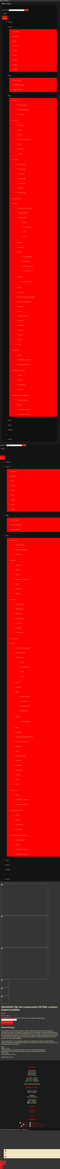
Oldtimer (15, 50)
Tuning (10, 22)
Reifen (19, 311)
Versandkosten (14, 1015)
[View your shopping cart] (3, 7)
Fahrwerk (20, 380)
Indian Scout (16, 350)
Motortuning (21, 306)
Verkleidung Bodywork (24, 364)
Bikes (9, 75)
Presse (10, 425)
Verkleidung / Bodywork (24, 414)
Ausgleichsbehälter (22, 213)
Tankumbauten (21, 192)
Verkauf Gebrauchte (18, 89)
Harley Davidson (27, 227)
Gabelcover (21, 188)
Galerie (10, 27)
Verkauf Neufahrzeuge (18, 85)
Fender (19, 144)
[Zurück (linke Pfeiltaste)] (0, 1167)
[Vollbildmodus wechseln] (2, 1163)
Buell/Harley (16, 31)
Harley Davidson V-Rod (19, 370)
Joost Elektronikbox (28, 281)
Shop (9, 95)
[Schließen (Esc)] (5, 1163)
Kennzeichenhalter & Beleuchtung (26, 297)
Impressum (32, 1110)
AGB (32, 1113)
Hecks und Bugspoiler (23, 109)
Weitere (25, 236)
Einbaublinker (26, 261)
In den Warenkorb (7, 1022)
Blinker (20, 252)
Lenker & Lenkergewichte (24, 301)
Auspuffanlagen (22, 164)
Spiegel (20, 339)
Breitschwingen (22, 169)
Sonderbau (15, 159)
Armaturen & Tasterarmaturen (25, 208)
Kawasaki (15, 45)
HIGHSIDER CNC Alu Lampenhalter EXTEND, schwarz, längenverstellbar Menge (23, 1018)
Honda (14, 41)
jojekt (28, 1129)
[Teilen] (3, 1163)
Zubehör (15, 203)
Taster (19, 344)
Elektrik (20, 277)
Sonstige (15, 69)
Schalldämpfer (21, 384)
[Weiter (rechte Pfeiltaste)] (2, 1167)
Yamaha (15, 64)
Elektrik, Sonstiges (22, 400)
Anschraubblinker (27, 256)
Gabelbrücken (21, 183)
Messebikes (16, 36)
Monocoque (21, 149)
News (9, 420)
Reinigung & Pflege (23, 316)
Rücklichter (21, 320)
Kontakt (10, 430)
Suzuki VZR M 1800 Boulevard (21, 395)
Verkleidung (21, 389)
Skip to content (4, 0)
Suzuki (14, 55)
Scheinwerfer (21, 325)
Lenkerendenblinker (28, 266)
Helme (19, 287)
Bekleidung (21, 247)
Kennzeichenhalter (22, 105)
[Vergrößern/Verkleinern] (0, 1163)
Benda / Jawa (16, 100)
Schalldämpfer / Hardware (24, 359)
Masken (20, 134)
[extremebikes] (6, 4)
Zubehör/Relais (27, 271)
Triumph (15, 60)
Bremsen (20, 242)
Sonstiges (20, 153)
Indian (24, 231)
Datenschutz (32, 1111)
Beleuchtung (21, 114)
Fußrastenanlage (22, 178)
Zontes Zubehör (17, 198)
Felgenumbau (21, 173)
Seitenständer (21, 330)
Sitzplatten (20, 335)
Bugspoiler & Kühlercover (24, 139)
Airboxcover (21, 125)
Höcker (20, 130)
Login (31, 1116)
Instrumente (21, 292)
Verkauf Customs (17, 80)
